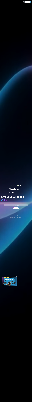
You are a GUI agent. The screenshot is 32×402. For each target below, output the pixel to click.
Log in (23, 2)
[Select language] (21, 2)
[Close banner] (16, 276)
